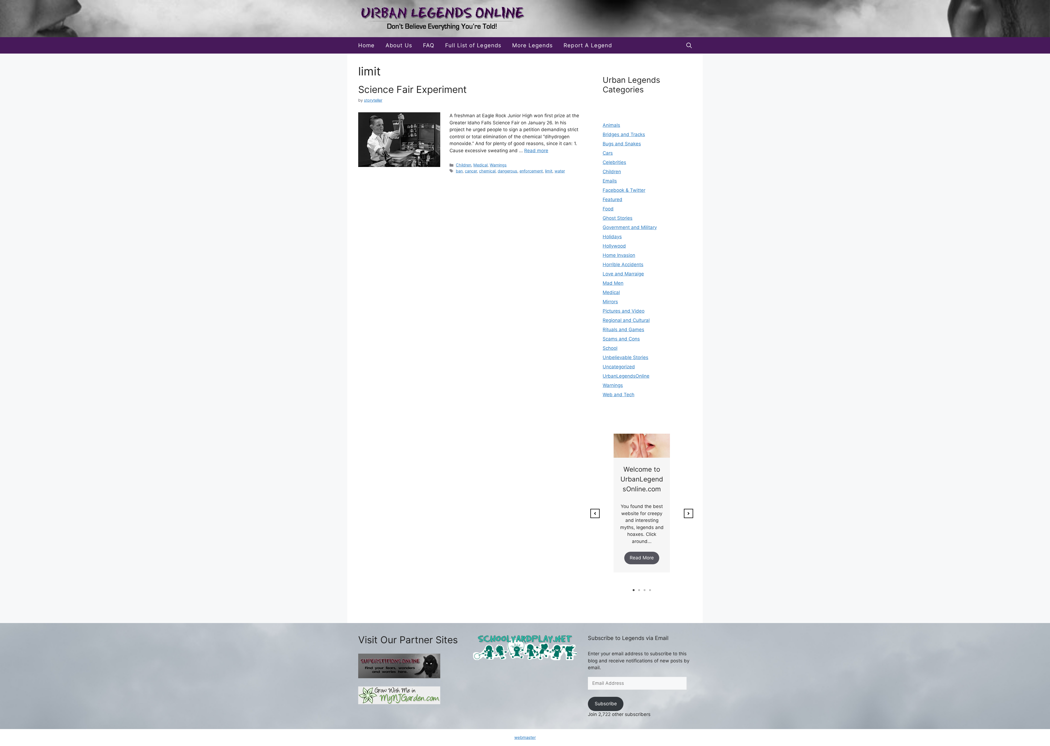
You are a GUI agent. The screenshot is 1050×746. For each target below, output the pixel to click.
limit (548, 171)
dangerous (507, 171)
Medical (480, 165)
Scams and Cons (621, 339)
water (560, 171)
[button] (689, 45)
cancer (471, 171)
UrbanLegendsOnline (626, 376)
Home (366, 45)
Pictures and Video (623, 311)
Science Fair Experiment (412, 89)
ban (459, 171)
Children (463, 165)
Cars (608, 153)
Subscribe (606, 703)
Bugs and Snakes (622, 143)
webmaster (525, 737)
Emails (610, 181)
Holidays (612, 236)
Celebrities (614, 162)
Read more (536, 150)
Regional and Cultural (626, 320)
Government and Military (630, 227)
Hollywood (614, 246)
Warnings (498, 165)
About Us (399, 45)
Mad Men (613, 283)
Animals (611, 125)
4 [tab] (650, 590)
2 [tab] (639, 590)
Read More (642, 557)
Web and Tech (618, 394)
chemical (487, 171)
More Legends (532, 45)
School (610, 348)
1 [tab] (633, 590)
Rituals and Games (623, 329)
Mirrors (610, 301)
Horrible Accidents (623, 264)
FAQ (428, 45)
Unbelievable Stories (625, 357)
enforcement (531, 171)
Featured (612, 199)
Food (608, 209)
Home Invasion (619, 255)
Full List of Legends (473, 45)
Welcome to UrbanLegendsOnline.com (641, 479)
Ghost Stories (617, 218)
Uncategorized (619, 366)
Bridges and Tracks (624, 134)
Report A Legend (588, 45)
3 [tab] (644, 590)
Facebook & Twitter (624, 190)
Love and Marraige (623, 274)
